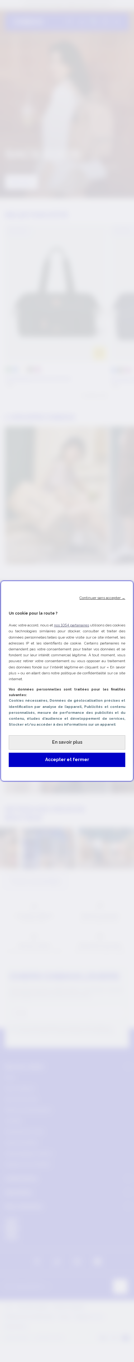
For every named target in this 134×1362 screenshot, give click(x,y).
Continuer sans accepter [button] (102, 598)
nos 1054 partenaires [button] (71, 625)
